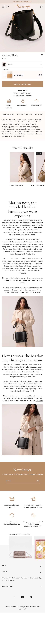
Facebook (14, 597)
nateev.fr (22, 609)
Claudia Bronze (16, 185)
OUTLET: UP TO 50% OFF (22, 1)
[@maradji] (20, 551)
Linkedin (31, 597)
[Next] (40, 547)
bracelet (39, 401)
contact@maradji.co (32, 526)
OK (38, 481)
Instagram (22, 597)
